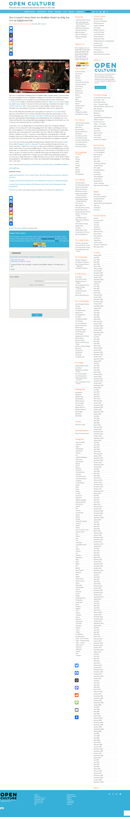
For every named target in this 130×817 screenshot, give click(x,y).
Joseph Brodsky (98, 165)
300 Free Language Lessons (81, 37)
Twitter (78, 632)
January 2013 (97, 614)
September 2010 (98, 676)
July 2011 (96, 654)
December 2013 (98, 590)
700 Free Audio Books (81, 243)
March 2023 (97, 345)
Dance (77, 485)
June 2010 (96, 683)
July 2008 (96, 733)
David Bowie (97, 174)
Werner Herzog (98, 231)
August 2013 (97, 599)
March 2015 (97, 557)
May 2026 (96, 262)
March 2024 (97, 319)
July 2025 (96, 284)
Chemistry (78, 80)
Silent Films (78, 127)
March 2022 (97, 372)
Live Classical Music (81, 376)
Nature (78, 576)
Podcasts (78, 591)
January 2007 (97, 773)
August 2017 (97, 493)
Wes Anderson (98, 236)
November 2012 (98, 619)
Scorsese (96, 225)
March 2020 (97, 425)
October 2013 (98, 594)
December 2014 (98, 564)
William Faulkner (98, 119)
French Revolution (80, 332)
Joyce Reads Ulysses (100, 102)
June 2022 (96, 365)
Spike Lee (96, 205)
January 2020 (97, 429)
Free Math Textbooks (81, 268)
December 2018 (98, 458)
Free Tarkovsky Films (81, 142)
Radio (77, 604)
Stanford (78, 619)
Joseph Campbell (99, 25)
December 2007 (98, 749)
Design (78, 491)
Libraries (78, 551)
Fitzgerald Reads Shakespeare (103, 117)
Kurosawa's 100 (98, 220)
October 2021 (98, 383)
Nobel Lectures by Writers (101, 47)
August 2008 (97, 731)
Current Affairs (80, 483)
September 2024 (98, 306)
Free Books (78, 277)
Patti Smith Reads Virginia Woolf (103, 106)
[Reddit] (39, 43)
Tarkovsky (97, 227)
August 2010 (97, 678)
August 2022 (97, 361)
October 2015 (98, 542)
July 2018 (96, 469)
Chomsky (78, 228)
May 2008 (96, 738)
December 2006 (98, 775)
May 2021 (96, 394)
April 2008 (97, 740)
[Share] (39, 54)
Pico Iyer (54, 111)
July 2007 (96, 760)
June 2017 (96, 498)
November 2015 (98, 539)
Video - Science (80, 643)
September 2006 (98, 782)
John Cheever (98, 137)
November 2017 (98, 487)
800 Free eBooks (80, 32)
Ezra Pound (97, 131)
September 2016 (98, 517)
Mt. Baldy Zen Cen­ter (53, 102)
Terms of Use (38, 802)
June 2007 (96, 762)
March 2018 (97, 478)
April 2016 (97, 528)
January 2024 (97, 323)
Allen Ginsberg (98, 154)
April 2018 (97, 476)
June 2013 (96, 603)
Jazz (77, 538)
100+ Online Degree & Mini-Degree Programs (82, 23)
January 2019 (97, 456)
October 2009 (98, 700)
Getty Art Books (80, 340)
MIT (77, 566)
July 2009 (96, 707)
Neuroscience (79, 579)
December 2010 (98, 669)
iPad (77, 534)
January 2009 (97, 720)
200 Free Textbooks (81, 34)
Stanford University (80, 325)
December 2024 (98, 299)
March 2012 (97, 636)
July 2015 (96, 548)
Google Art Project (80, 329)
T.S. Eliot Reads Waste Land (102, 97)
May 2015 (96, 553)
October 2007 (98, 753)
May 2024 (96, 315)
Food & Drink (79, 513)
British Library (79, 327)
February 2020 (98, 427)
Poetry (78, 594)
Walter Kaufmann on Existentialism (104, 41)
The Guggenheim (80, 315)
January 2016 (97, 535)
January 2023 (97, 350)
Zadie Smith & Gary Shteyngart (103, 203)
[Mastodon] (39, 39)
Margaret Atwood (80, 409)
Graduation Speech (81, 521)
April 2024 (97, 317)
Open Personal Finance (82, 433)
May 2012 (96, 632)
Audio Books (79, 461)
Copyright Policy (39, 799)
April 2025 (97, 290)
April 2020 (97, 423)
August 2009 (97, 705)
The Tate (78, 317)
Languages (70, 801)
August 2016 (97, 520)
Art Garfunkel (98, 179)
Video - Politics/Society (82, 640)
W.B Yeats (97, 128)
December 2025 (98, 273)
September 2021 (98, 385)
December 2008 (98, 722)
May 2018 (96, 473)
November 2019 (98, 434)
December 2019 (98, 431)
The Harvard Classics (81, 187)
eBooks (69, 804)
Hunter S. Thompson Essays (81, 214)
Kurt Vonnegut (79, 403)
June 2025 (96, 286)
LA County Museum (81, 323)
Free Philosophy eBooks (82, 185)
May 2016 (96, 526)
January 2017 (97, 509)
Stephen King (79, 226)
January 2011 (97, 667)
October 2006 (98, 780)
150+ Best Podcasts (81, 30)
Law (77, 547)
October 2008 (98, 727)
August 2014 (97, 572)
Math (76, 99)
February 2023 (98, 348)
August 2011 (97, 652)
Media (77, 564)
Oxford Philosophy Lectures (102, 54)
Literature (78, 97)
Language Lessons (81, 544)
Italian (77, 167)
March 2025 (97, 293)
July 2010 (96, 680)
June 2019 (96, 445)
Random (78, 606)
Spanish (77, 172)
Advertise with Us (40, 798)
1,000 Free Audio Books (82, 28)
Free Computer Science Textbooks (82, 265)
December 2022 (98, 352)
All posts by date (80, 424)
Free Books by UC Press (82, 232)
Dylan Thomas (98, 133)
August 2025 (97, 282)
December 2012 (98, 617)
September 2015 (98, 544)
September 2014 (98, 570)
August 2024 (97, 308)
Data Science (79, 86)
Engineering (78, 91)
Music (77, 574)
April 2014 (97, 581)
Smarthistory (79, 350)
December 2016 (98, 511)
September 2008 (98, 729)
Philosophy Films (98, 247)
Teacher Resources (80, 291)
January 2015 (97, 561)
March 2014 (97, 583)
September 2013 (98, 597)
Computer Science (80, 84)
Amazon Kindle (80, 442)
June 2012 (96, 630)
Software (78, 615)
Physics (77, 103)
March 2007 (97, 769)
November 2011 (98, 645)
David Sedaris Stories (81, 224)
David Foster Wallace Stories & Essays (81, 194)
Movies (69, 799)
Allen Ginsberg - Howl (100, 126)
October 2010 (98, 674)
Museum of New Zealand (82, 346)
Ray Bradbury (79, 399)
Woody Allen (97, 233)
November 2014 (98, 566)
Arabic (77, 157)
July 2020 (96, 416)
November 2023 (98, 328)
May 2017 (96, 500)
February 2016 (98, 533)
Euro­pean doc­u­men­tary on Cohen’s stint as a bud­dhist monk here (47, 164)
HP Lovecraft (79, 203)
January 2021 (97, 403)
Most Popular (79, 570)
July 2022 (96, 363)
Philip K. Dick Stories (81, 189)
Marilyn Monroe (98, 181)
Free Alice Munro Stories (82, 207)
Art (77, 455)
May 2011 (96, 658)
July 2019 (96, 442)
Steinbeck (78, 414)
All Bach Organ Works (81, 366)
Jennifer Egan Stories (81, 209)
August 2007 (97, 758)
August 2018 (97, 467)
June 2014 (96, 577)
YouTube (78, 655)
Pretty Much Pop (80, 598)
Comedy (78, 474)
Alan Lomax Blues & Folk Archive (82, 382)
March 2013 (97, 610)
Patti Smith (97, 157)
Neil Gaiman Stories (81, 191)
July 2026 (96, 257)
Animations (78, 134)
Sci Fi (77, 611)
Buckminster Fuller (99, 39)
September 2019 (98, 438)
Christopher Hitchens (100, 163)
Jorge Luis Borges (99, 32)
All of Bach (78, 368)
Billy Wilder (78, 416)
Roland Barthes (98, 45)
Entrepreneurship (81, 502)
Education (79, 498)
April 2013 (97, 608)
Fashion (78, 506)
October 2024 (98, 304)
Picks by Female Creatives (101, 185)
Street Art (78, 348)
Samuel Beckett (98, 176)
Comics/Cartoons (81, 476)
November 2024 (98, 301)
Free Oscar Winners (81, 146)
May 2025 (96, 288)
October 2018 (98, 462)
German (77, 165)
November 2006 (98, 777)
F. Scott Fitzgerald (99, 152)
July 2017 (96, 495)
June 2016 (96, 524)
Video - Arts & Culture (82, 638)
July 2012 (96, 628)
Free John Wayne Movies (82, 140)
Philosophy (23, 24)
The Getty (78, 308)
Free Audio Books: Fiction (82, 245)
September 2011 (98, 650)
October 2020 (98, 409)
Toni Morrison (79, 405)
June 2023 (96, 339)
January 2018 (97, 482)
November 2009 (98, 698)
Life (77, 553)
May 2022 (96, 368)
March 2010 (97, 689)
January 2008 (97, 747)
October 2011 (98, 647)
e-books (78, 493)
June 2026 (96, 260)
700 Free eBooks (80, 183)
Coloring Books (79, 357)
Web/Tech (79, 647)
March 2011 (97, 663)
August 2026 (97, 255)
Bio (35, 804)
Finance (78, 510)
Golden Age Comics (81, 230)
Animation (79, 444)
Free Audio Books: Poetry (82, 247)
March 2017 (97, 504)
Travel (77, 630)
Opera (77, 583)
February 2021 (98, 401)
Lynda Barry (97, 207)
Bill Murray (97, 113)
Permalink (22, 228)
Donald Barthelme (99, 170)
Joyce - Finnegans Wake (101, 104)
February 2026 (98, 268)
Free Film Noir (79, 125)
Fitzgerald (78, 394)
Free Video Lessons (81, 279)
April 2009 (97, 713)
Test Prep (78, 293)
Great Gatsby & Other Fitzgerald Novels (81, 200)
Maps (77, 559)
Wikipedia (79, 649)
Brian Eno (96, 159)
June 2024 (96, 312)
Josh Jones (14, 228)
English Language (81, 500)
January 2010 (97, 694)
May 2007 (96, 764)
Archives (78, 453)
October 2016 (98, 515)
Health (78, 525)
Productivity (79, 600)
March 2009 (97, 716)
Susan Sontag (98, 242)
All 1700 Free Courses (81, 114)
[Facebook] (39, 31)
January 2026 (97, 271)
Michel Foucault (98, 19)
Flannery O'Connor (99, 122)
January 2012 (97, 641)
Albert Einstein (98, 108)
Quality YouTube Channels (80, 288)
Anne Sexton (97, 135)
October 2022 (98, 357)
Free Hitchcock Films (81, 136)
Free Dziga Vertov (80, 144)
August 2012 (97, 625)
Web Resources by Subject (80, 282)
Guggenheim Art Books (82, 336)
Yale (77, 653)
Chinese (77, 159)
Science (78, 613)
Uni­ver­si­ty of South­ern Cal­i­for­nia (39, 116)
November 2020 (98, 407)
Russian (77, 170)
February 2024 (98, 321)
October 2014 (98, 568)
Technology (79, 621)
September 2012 (98, 623)
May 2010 (96, 685)
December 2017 (98, 484)
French (77, 163)
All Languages (79, 174)
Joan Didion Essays (80, 218)
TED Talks (78, 623)
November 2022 (98, 354)
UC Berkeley (79, 634)
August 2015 (97, 546)
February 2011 (98, 665)
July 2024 (96, 310)
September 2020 (98, 412)
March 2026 (97, 266)
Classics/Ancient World (82, 82)
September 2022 (98, 359)
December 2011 (98, 643)
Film (77, 508)
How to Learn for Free (82, 530)
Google (78, 519)
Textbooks (70, 802)
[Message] (39, 46)
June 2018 (96, 471)
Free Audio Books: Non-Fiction (82, 250)
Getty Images (79, 334)
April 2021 (97, 396)
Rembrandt (78, 352)
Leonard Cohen (14, 102)
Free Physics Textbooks (82, 262)
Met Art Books (79, 338)
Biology (77, 76)
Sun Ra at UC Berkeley (100, 21)
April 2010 (97, 687)
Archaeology (79, 449)
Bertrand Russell (98, 52)
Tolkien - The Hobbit (99, 124)
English (77, 161)
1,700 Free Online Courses (82, 20)
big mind (35, 144)
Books (77, 466)
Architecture (79, 451)
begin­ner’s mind (23, 144)
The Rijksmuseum (80, 310)
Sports (78, 617)
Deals (77, 489)
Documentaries (79, 129)
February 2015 (98, 559)
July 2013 (96, 601)
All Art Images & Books (82, 304)
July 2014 (96, 575)
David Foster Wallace (100, 139)
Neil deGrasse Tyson (100, 148)
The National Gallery (81, 319)
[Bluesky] (39, 28)
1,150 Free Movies (80, 26)
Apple (77, 446)
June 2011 (96, 656)
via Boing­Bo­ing (14, 168)
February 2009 (98, 718)
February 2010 (98, 691)
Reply (13, 269)
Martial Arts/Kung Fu (81, 131)
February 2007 (98, 771)
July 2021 (96, 390)
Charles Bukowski (99, 111)
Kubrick (96, 218)
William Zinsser (79, 401)
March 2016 (97, 531)
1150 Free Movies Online (82, 123)
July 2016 (96, 522)
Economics (78, 88)
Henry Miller (97, 161)
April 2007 (97, 766)
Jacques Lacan (98, 43)
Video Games (80, 645)
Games (78, 515)
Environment (79, 93)
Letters (78, 549)
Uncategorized (80, 636)
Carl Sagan (97, 28)
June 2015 (96, 550)
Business (77, 78)
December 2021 (98, 379)
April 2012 (97, 634)
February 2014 (98, 586)
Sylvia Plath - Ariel (99, 100)
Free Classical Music (81, 374)
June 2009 (96, 709)
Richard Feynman (99, 23)
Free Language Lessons (82, 285)
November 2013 (98, 592)
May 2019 (96, 447)
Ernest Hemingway (99, 150)
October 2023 (98, 330)
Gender (78, 517)
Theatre (78, 628)
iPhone (78, 536)
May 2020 (96, 420)
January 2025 (97, 297)
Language (79, 542)
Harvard (78, 523)
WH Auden (97, 194)
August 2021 (97, 387)
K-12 (77, 540)
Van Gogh (78, 355)
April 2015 (97, 555)
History (77, 95)
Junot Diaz (97, 210)
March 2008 (97, 742)
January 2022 (97, 376)
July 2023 (96, 337)
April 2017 (97, 502)
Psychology (78, 108)
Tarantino (96, 222)
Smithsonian (79, 312)
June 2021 (96, 392)
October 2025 (98, 277)
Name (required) (39, 281)
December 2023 (98, 326)
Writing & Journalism (81, 112)
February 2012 (98, 639)
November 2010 (98, 672)
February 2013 (98, 612)
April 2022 (97, 370)
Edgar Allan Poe (80, 205)
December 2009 (98, 696)
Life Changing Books (81, 234)
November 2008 (98, 725)
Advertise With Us (100, 87)
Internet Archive (80, 532)
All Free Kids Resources (82, 295)
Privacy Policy (38, 801)
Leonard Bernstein (99, 34)
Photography (79, 587)
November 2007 (98, 751)
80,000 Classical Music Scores (81, 370)
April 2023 (97, 343)
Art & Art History (80, 71)
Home (36, 794)
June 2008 (96, 736)
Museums (78, 572)
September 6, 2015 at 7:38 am (21, 261)
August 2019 (97, 440)
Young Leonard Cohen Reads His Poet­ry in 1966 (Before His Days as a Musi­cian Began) (38, 181)
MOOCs (78, 568)
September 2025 (98, 279)
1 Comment (43, 24)
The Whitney (79, 321)
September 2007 (98, 755)
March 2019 (97, 451)
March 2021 (97, 398)
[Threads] (39, 35)
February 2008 (98, 744)
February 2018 (98, 480)
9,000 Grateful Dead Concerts (81, 379)
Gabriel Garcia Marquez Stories (82, 220)
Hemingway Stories (81, 197)
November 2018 (98, 460)
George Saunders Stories (82, 212)
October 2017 (98, 489)
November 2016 (98, 513)
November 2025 (98, 275)
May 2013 (96, 606)
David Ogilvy (79, 411)
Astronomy (78, 73)
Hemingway (78, 392)
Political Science (80, 105)
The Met (77, 306)
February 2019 (98, 453)
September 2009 (98, 702)
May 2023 (96, 341)
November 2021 (98, 381)
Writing (78, 651)
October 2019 (98, 436)
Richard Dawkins (98, 36)
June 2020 (96, 418)
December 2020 (98, 405)
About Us (37, 796)
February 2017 (98, 506)
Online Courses (80, 581)
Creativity (78, 481)
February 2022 (98, 374)
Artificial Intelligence (81, 457)
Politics (78, 596)
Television (78, 626)
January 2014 (97, 588)
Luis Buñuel (97, 238)
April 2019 (97, 449)
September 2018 (98, 464)
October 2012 (98, 621)
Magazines (79, 557)
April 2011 (97, 661)
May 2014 (96, 579)
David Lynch (97, 229)
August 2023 (97, 334)
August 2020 (97, 414)
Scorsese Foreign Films (100, 244)
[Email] (39, 50)
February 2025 (98, 295)
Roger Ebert (97, 240)
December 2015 (98, 537)
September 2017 (98, 491)
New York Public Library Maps (82, 343)
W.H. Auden (97, 168)
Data (77, 487)
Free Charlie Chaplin (81, 138)
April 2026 (97, 264)
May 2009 (96, 711)
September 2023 (98, 332)
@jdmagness (59, 190)
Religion (29, 24)
